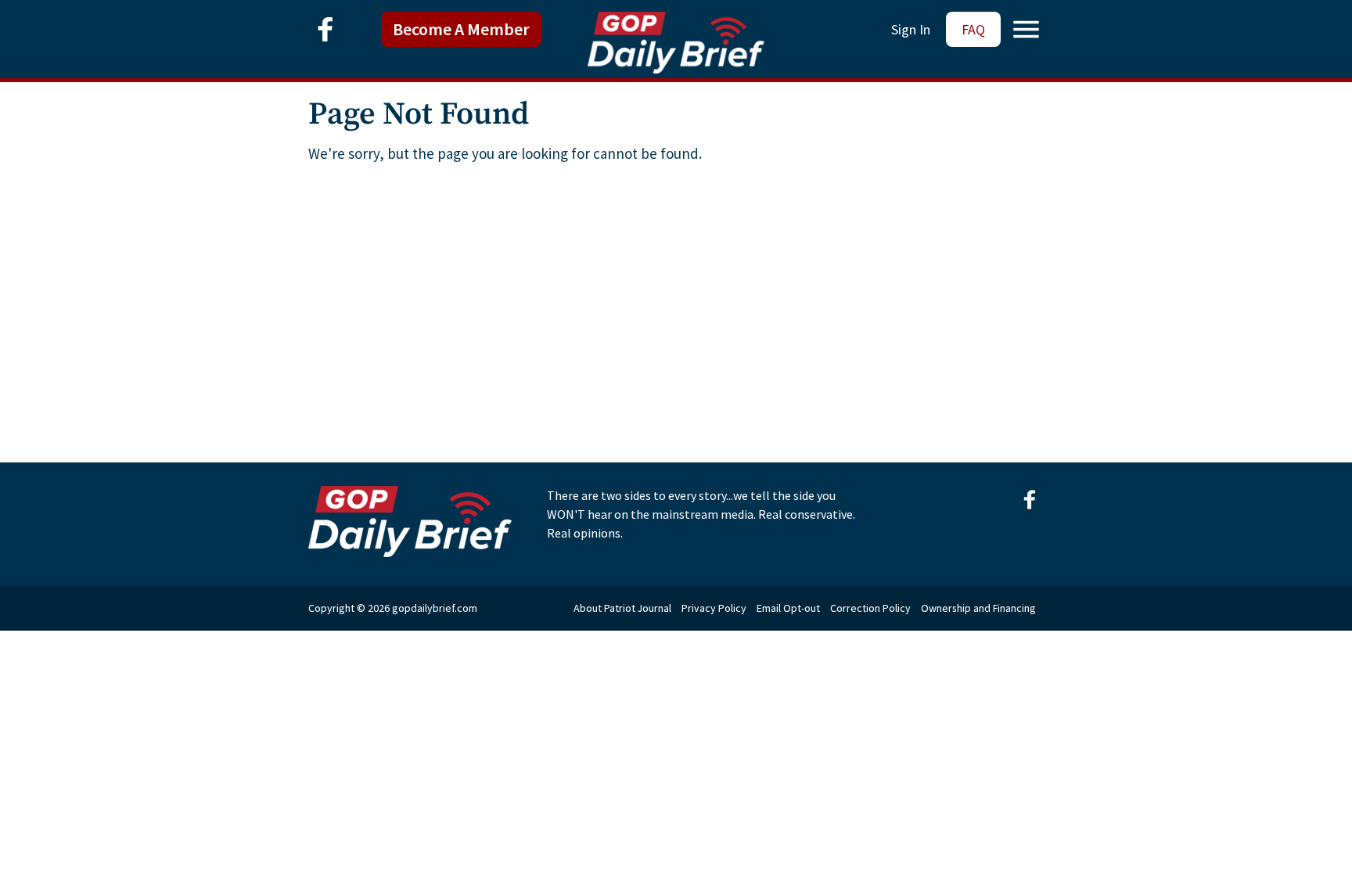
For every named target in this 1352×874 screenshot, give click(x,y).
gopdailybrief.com (434, 608)
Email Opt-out (788, 608)
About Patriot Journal (622, 608)
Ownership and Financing (978, 608)
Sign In (910, 29)
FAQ (973, 29)
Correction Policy (870, 608)
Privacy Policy (713, 608)
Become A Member (461, 29)
